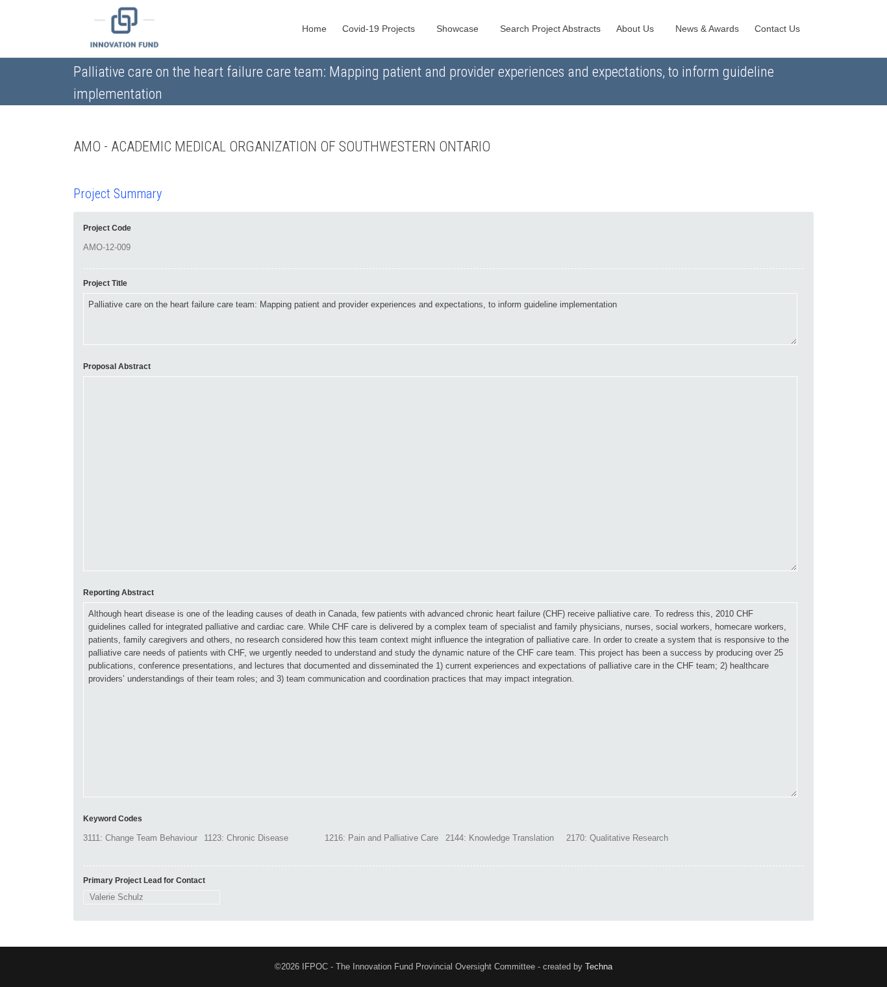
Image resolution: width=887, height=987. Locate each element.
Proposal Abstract (117, 366)
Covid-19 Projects (380, 28)
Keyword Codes (112, 818)
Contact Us (779, 28)
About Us (636, 28)
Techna (598, 966)
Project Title (105, 283)
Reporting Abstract (118, 592)
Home (314, 28)
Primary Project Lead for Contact (144, 880)
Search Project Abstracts (550, 28)
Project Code (107, 228)
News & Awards (707, 28)
